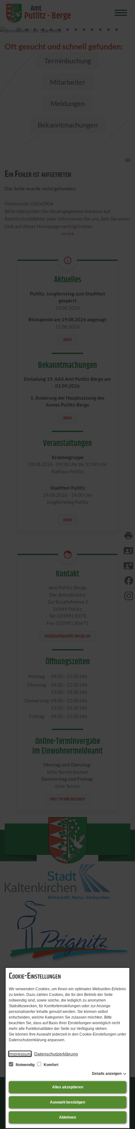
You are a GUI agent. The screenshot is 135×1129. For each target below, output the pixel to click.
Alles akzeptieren (67, 1087)
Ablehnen (67, 1117)
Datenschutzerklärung (56, 1053)
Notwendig (25, 1065)
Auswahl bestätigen (67, 1102)
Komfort (50, 1065)
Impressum (20, 1053)
